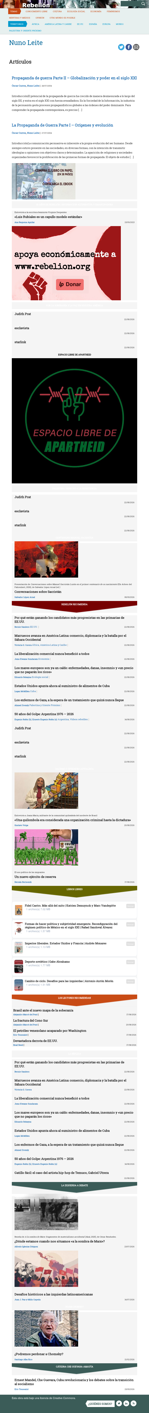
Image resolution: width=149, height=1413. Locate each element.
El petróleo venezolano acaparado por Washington (49, 1030)
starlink (20, 342)
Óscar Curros (19, 85)
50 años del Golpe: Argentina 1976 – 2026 (44, 714)
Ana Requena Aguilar (25, 222)
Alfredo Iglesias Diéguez (26, 1246)
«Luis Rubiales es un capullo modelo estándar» (48, 217)
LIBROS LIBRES (74, 889)
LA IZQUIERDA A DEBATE (74, 1185)
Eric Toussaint (20, 1034)
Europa (106, 24)
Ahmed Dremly (22, 705)
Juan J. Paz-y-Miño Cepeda (28, 1299)
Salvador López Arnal (25, 597)
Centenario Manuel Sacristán (74, 537)
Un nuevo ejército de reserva (35, 877)
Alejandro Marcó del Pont (25, 1014)
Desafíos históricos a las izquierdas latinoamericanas (54, 1294)
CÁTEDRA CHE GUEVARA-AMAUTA (74, 1366)
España (93, 24)
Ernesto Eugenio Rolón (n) (44, 719)
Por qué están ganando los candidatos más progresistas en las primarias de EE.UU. (69, 619)
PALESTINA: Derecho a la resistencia (74, 488)
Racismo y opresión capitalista (74, 768)
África (35, 24)
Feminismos (113, 11)
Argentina (63, 719)
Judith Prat (23, 314)
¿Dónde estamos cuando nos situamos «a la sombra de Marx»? (60, 1241)
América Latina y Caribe (58, 24)
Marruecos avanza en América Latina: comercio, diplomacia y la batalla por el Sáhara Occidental (70, 637)
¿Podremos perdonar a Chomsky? (39, 1354)
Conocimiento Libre (36, 11)
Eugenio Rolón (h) (23, 719)
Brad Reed (18, 1045)
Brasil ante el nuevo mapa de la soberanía (43, 1010)
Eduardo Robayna (23, 677)
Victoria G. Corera (23, 645)
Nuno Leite (33, 85)
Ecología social (76, 11)
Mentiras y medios (19, 17)
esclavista (22, 328)
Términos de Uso (86, 1398)
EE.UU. (80, 24)
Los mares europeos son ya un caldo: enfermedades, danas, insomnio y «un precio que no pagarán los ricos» (74, 670)
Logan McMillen (22, 691)
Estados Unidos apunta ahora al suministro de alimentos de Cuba (62, 686)
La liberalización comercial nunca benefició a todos (52, 654)
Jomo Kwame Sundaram (26, 659)
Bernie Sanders (22, 626)
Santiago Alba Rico (23, 1359)
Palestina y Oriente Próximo (25, 30)
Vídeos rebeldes (79, 719)
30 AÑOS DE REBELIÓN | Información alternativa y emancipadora (74, 204)
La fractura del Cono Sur (30, 1020)
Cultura (57, 11)
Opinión (40, 17)
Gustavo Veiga (21, 825)
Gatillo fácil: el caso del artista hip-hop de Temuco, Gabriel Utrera (62, 1173)
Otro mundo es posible (62, 17)
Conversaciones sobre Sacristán (38, 592)
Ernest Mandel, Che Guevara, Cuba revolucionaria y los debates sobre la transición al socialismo (74, 1382)
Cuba (33, 691)
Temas (13, 11)
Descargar (130, 906)
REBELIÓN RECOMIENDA (74, 604)
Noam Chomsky (74, 1306)
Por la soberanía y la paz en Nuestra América (74, 305)
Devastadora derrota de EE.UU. (35, 1041)
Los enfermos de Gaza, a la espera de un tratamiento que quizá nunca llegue (69, 700)
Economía (95, 11)
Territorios (16, 24)
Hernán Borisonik (23, 882)
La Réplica (74, 1053)
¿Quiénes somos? (100, 1404)
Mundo (120, 24)
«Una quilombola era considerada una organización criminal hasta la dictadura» (73, 820)
